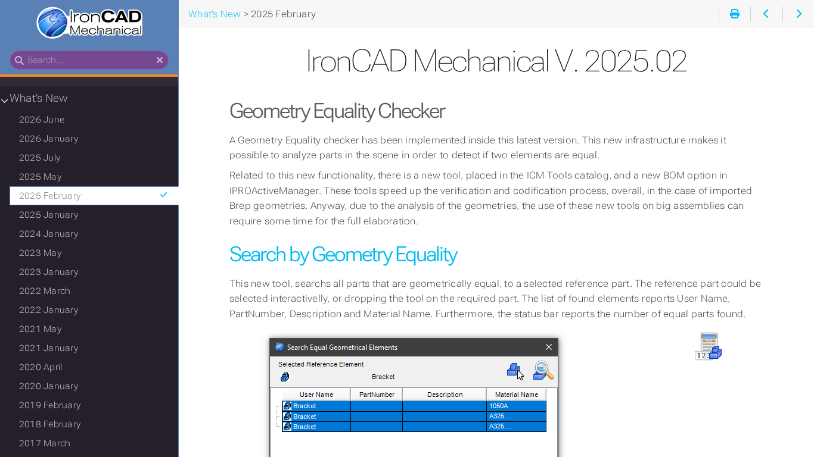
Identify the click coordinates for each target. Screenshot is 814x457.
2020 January (48, 386)
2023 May (40, 253)
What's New (38, 98)
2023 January (48, 272)
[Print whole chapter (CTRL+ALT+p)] (734, 14)
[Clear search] (159, 61)
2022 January (48, 310)
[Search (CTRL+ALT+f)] (19, 61)
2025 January (48, 214)
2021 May (40, 329)
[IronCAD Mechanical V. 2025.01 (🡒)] (798, 14)
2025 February (49, 195)
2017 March (44, 443)
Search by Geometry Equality (342, 254)
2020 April (40, 367)
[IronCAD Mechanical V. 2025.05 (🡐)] (766, 14)
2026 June (41, 119)
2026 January (48, 138)
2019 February (49, 405)
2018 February (49, 424)
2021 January (48, 348)
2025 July (39, 157)
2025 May (40, 176)
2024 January (48, 233)
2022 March (44, 291)
